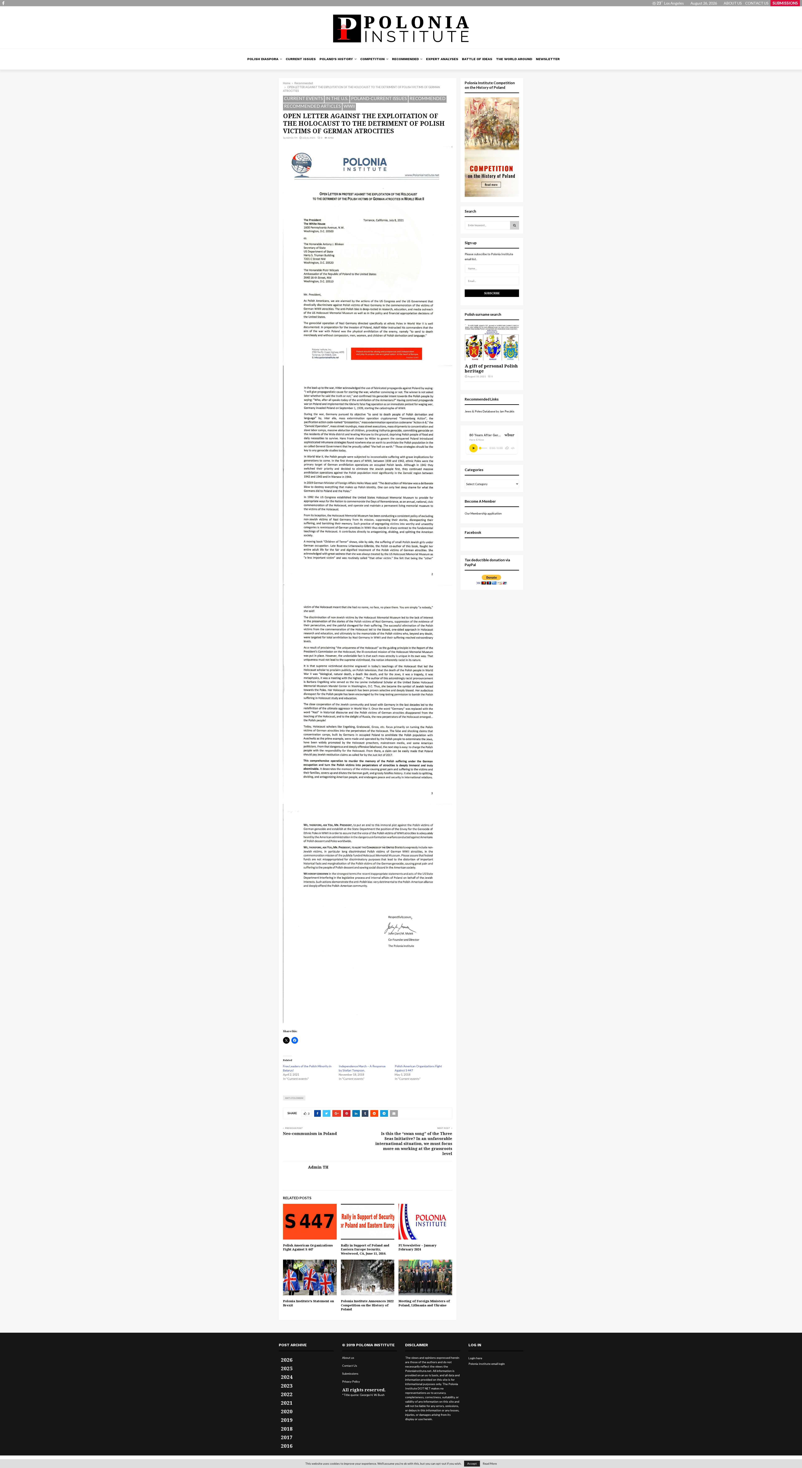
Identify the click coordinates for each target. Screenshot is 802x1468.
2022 (287, 1394)
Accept (472, 1463)
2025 (287, 1368)
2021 (287, 1402)
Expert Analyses (442, 59)
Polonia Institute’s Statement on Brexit (308, 1303)
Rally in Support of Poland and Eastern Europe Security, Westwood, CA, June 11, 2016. (365, 1249)
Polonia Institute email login (486, 1363)
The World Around (514, 59)
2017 (287, 1437)
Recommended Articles (312, 106)
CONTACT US (756, 3)
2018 (287, 1428)
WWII (349, 106)
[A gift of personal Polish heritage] (492, 342)
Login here (475, 1358)
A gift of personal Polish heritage (491, 368)
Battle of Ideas (477, 59)
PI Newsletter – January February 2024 (417, 1247)
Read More (490, 1463)
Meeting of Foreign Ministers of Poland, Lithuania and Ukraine (424, 1303)
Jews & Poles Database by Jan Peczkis (489, 411)
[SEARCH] (514, 225)
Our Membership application (483, 513)
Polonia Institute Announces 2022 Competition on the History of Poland (367, 1305)
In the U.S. (337, 98)
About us (348, 1357)
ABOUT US (733, 3)
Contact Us (349, 1365)
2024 (287, 1376)
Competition (372, 59)
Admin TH (291, 137)
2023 (287, 1385)
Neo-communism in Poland (310, 1133)
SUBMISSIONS (785, 3)
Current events (303, 98)
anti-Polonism (294, 1098)
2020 (287, 1411)
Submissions (350, 1373)
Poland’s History (336, 59)
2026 (287, 1359)
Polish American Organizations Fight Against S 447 (308, 1247)
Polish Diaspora (262, 59)
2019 (287, 1419)
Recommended (405, 59)
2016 (287, 1445)
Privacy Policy (351, 1381)
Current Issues (301, 59)
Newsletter (548, 59)
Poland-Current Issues (379, 98)
